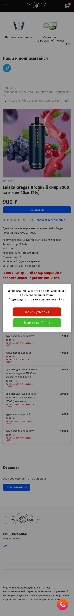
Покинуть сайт (37, 312)
